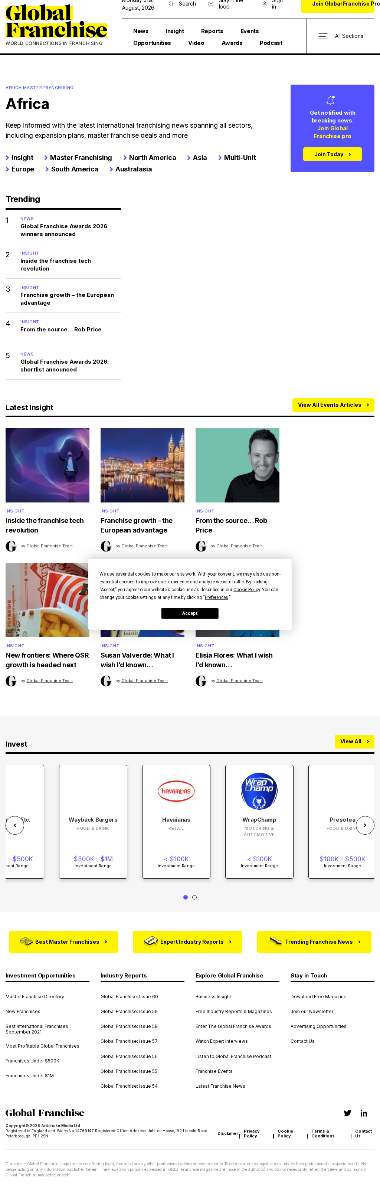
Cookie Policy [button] (246, 589)
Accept (190, 613)
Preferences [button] (216, 597)
